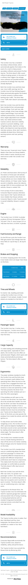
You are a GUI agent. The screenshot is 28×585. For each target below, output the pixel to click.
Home (4, 8)
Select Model (9, 8)
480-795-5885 (14, 571)
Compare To (15, 8)
